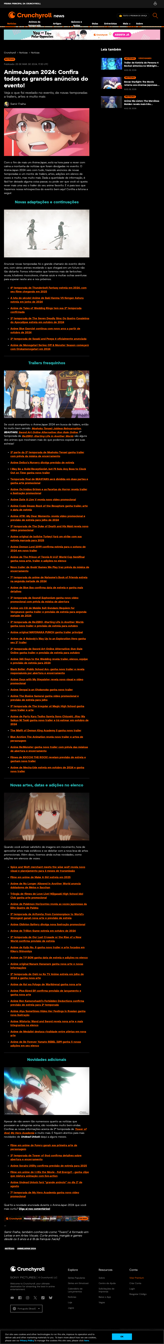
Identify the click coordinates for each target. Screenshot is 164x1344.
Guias (95, 24)
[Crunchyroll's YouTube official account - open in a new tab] (12, 1298)
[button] (26, 1308)
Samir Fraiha (18, 104)
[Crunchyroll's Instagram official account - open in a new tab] (27, 1298)
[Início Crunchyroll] (27, 1271)
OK (121, 1337)
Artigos (57, 24)
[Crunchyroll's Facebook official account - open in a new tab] (20, 1298)
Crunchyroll (10, 53)
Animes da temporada (34, 24)
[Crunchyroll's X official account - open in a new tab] (35, 1298)
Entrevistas (110, 24)
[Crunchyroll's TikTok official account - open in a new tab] (43, 1298)
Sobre (139, 24)
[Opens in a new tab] (82, 35)
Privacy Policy (27, 1341)
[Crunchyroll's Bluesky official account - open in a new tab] (50, 1298)
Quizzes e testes (76, 24)
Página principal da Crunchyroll (22, 4)
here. (87, 1341)
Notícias (11, 24)
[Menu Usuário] (155, 4)
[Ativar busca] (155, 15)
